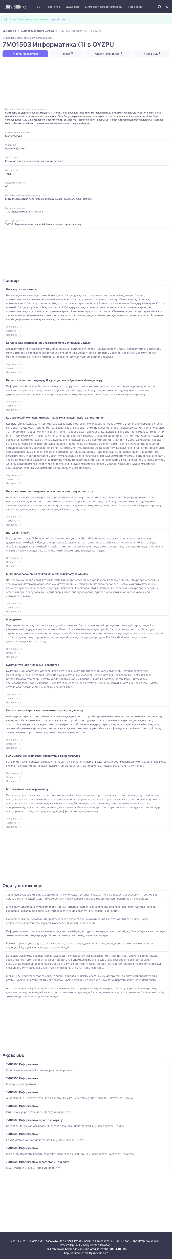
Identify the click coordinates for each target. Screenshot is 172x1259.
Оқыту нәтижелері (108, 53)
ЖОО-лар (72, 6)
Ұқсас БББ (151, 53)
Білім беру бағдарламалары (103, 6)
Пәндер (66, 53)
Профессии (135, 6)
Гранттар (54, 6)
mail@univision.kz (96, 1253)
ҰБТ (39, 6)
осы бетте (58, 19)
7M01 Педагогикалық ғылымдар (24, 211)
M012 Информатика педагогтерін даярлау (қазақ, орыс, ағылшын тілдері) (48, 198)
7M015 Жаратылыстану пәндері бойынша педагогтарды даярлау (43, 224)
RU (166, 6)
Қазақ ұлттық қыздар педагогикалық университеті (35, 161)
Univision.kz (9, 30)
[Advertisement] (86, 82)
